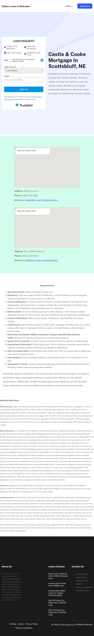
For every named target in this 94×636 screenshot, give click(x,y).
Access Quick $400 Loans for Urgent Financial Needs (56, 593)
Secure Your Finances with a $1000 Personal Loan (58, 576)
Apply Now (85, 6)
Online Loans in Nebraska (16, 6)
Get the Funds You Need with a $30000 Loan (57, 612)
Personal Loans (50, 200)
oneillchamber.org (67, 624)
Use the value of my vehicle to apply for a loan (23, 60)
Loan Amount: (10, 67)
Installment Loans (33, 200)
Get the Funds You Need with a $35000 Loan (57, 602)
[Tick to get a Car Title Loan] (42, 60)
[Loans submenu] (72, 6)
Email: (6, 76)
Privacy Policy (37, 97)
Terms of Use (8, 99)
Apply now (23, 89)
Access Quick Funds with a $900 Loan (57, 584)
